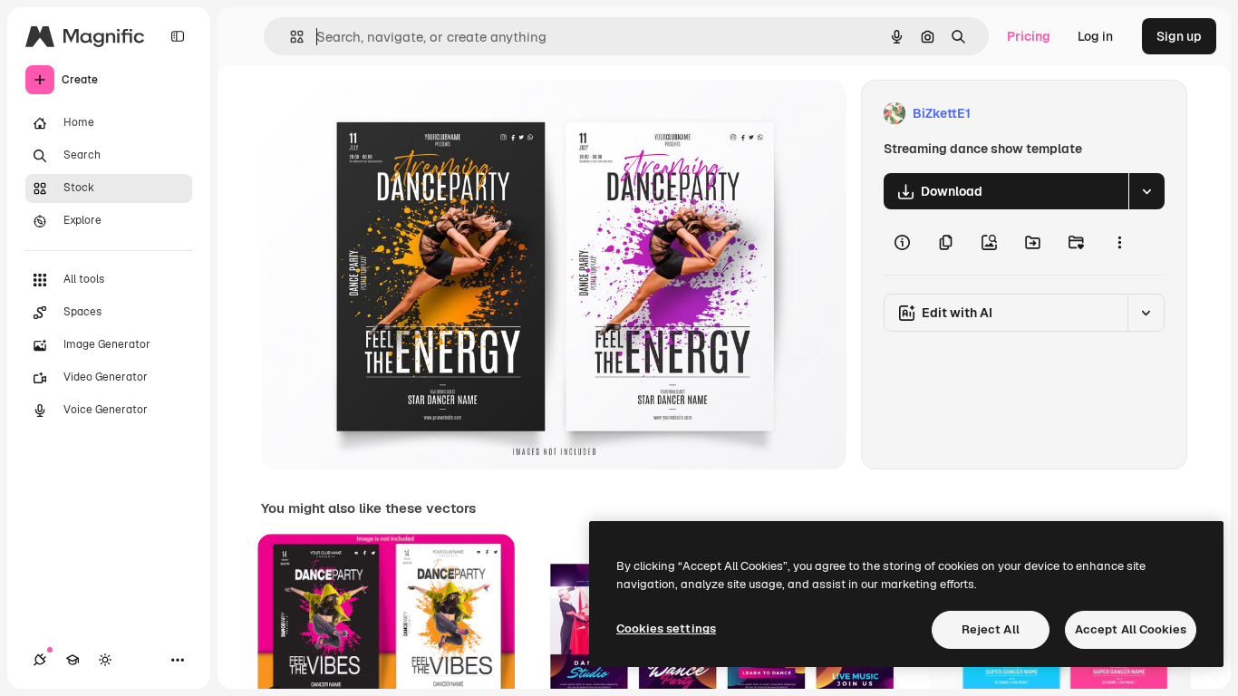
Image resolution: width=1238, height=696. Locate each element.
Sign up (1179, 36)
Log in (1095, 36)
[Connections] (39, 659)
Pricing (1028, 36)
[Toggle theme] (105, 659)
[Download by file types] (1146, 191)
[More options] (1119, 242)
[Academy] (72, 659)
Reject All (991, 629)
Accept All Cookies (1130, 629)
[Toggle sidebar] (177, 36)
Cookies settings (666, 628)
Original (377, 113)
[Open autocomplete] (289, 37)
